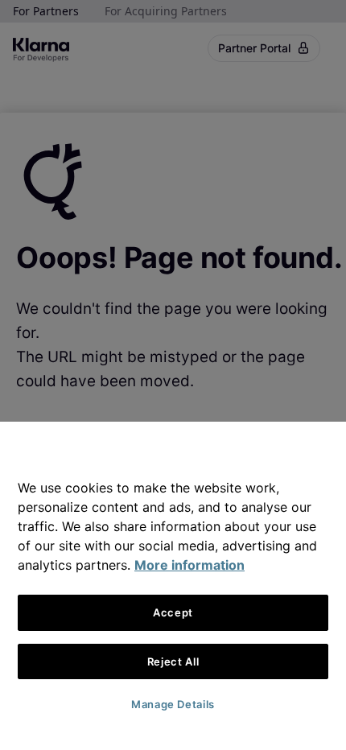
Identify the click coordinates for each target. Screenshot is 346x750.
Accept (173, 612)
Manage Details (173, 704)
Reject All (173, 661)
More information (189, 565)
